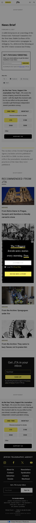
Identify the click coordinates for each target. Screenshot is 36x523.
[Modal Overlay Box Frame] (18, 261)
